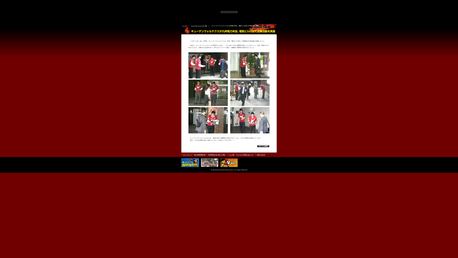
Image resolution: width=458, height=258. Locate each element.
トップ (184, 26)
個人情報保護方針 (200, 155)
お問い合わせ (261, 155)
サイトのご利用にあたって (245, 155)
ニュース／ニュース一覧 (199, 26)
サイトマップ (187, 155)
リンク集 (231, 155)
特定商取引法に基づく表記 (216, 155)
